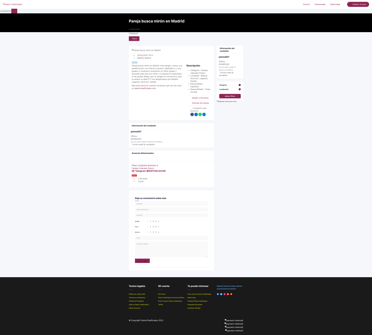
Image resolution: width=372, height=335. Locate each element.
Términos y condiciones (137, 297)
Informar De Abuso (200, 103)
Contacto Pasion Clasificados (197, 301)
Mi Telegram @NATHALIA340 (149, 171)
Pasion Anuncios (134, 308)
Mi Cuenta (161, 294)
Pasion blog (335, 4)
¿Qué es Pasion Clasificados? (139, 304)
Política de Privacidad (136, 301)
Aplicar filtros (230, 96)
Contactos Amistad (193, 308)
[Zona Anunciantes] (344, 4)
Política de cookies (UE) (137, 294)
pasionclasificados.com (145, 88)
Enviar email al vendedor (143, 144)
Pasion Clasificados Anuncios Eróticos (171, 297)
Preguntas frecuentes (194, 304)
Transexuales (320, 4)
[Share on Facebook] (192, 114)
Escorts (306, 4)
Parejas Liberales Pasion (143, 168)
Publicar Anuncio (359, 4)
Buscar (134, 38)
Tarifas (160, 304)
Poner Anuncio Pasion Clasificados (170, 301)
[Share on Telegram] (204, 114)
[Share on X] (196, 114)
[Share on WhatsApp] (200, 114)
